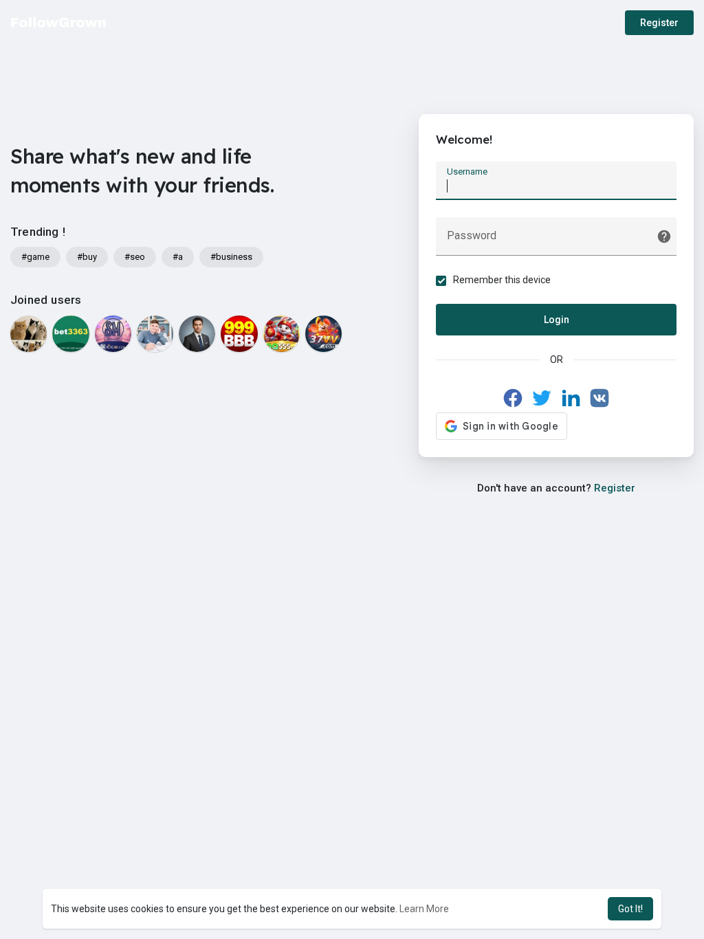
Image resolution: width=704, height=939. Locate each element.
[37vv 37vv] (323, 334)
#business (231, 257)
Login (556, 319)
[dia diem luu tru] (28, 334)
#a (178, 257)
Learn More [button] (424, 908)
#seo (134, 257)
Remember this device (502, 279)
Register (659, 22)
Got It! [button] (630, 908)
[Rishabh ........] (197, 334)
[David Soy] (155, 334)
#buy (87, 257)
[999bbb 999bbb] (239, 334)
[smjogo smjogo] (113, 334)
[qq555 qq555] (281, 334)
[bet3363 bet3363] (70, 334)
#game (35, 257)
